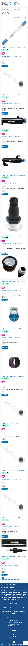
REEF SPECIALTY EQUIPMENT (11, 9)
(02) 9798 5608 (14, 611)
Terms (14, 636)
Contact (14, 634)
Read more (4, 394)
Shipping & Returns (14, 638)
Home (3, 9)
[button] (19, 3)
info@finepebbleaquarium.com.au (14, 617)
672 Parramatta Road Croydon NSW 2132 (14, 607)
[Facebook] (14, 642)
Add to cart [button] (5, 66)
